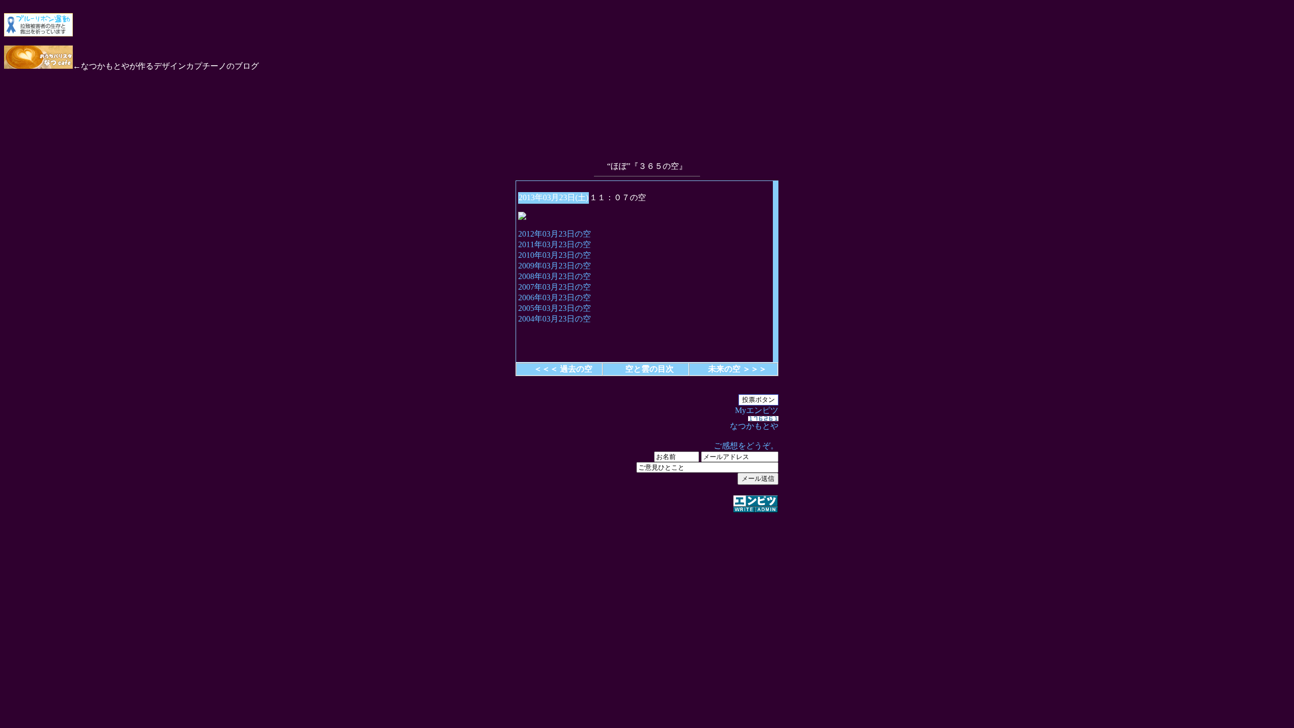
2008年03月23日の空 (554, 276)
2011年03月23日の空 (554, 244)
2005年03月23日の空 (554, 308)
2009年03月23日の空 (554, 265)
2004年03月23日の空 (554, 318)
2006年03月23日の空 (554, 297)
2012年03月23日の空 (554, 234)
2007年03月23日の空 (554, 287)
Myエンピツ (746, 428)
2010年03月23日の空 (554, 255)
